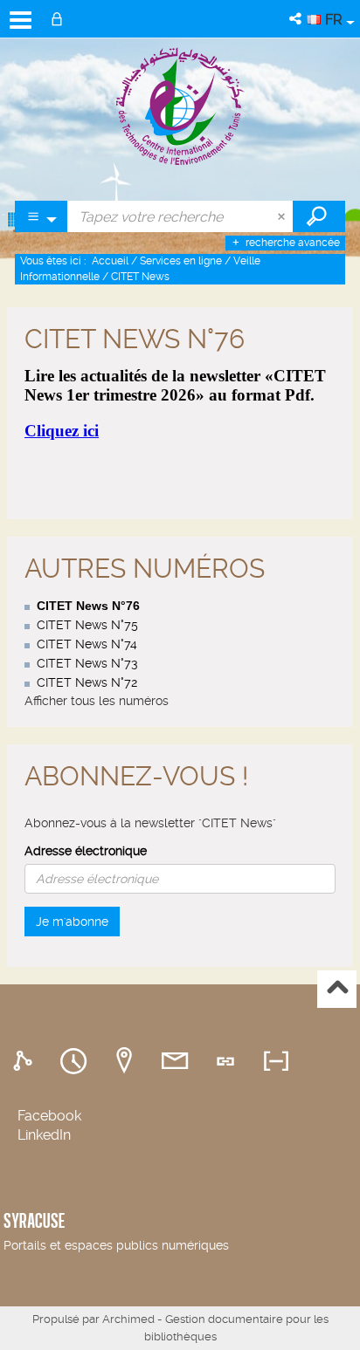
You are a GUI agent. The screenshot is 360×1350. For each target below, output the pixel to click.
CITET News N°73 (87, 663)
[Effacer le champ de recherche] (283, 216)
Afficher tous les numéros (96, 701)
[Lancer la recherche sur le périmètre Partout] (319, 216)
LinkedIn (44, 1135)
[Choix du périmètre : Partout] (41, 216)
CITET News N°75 (87, 625)
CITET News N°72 (87, 682)
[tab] (25, 1061)
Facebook (49, 1115)
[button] (296, 19)
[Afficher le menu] (20, 20)
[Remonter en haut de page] (337, 989)
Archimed (128, 1319)
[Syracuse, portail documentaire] (180, 105)
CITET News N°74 (87, 644)
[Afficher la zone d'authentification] (60, 19)
